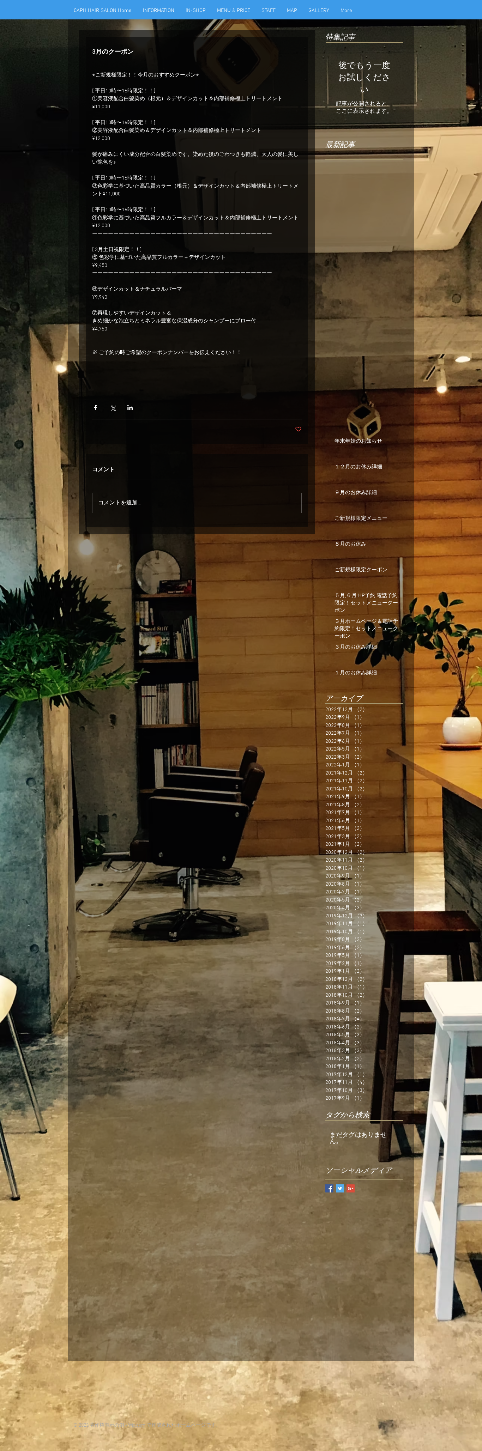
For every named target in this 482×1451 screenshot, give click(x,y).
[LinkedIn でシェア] (130, 407)
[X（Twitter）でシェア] (112, 407)
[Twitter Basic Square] (340, 1188)
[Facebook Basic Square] (329, 1188)
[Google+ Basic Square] (351, 1188)
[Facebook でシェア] (95, 407)
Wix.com (136, 1425)
